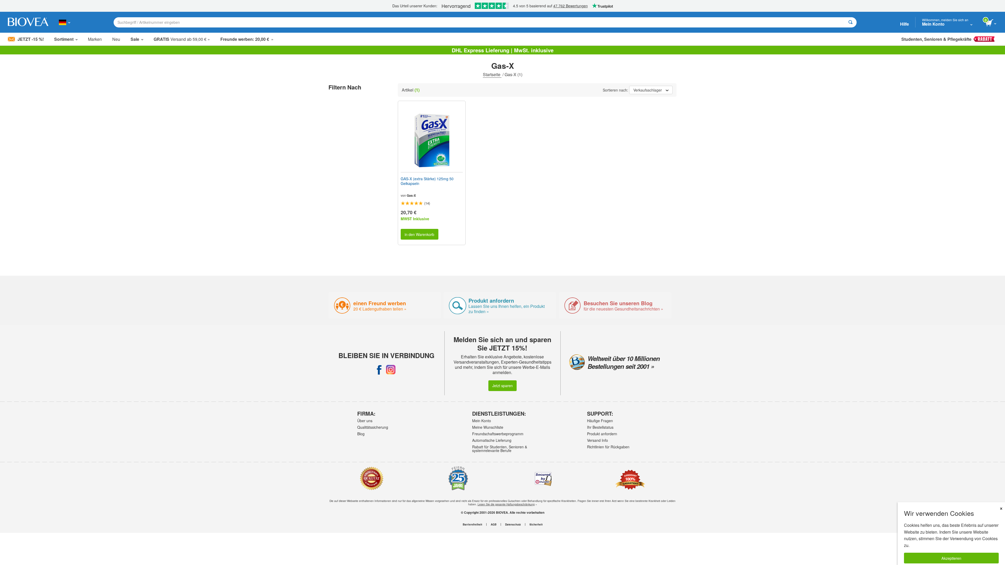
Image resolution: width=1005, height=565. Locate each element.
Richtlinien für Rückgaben (608, 446)
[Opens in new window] (379, 369)
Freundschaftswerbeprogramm (497, 433)
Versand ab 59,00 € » (182, 39)
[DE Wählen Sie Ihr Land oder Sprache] (64, 22)
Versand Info (597, 440)
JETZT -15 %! (31, 39)
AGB (493, 524)
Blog (361, 433)
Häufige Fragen (600, 420)
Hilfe (904, 24)
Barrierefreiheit (472, 524)
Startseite (492, 74)
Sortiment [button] (64, 39)
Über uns (364, 420)
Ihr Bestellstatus (600, 427)
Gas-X (411, 195)
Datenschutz (513, 524)
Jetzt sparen (502, 385)
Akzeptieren (951, 558)
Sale (135, 39)
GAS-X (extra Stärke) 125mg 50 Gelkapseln (427, 181)
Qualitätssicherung (372, 427)
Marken (95, 39)
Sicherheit (536, 524)
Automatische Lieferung (491, 440)
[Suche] (850, 22)
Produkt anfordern (602, 433)
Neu (116, 39)
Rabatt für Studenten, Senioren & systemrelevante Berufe (499, 448)
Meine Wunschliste (487, 427)
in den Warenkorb (419, 234)
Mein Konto (481, 420)
